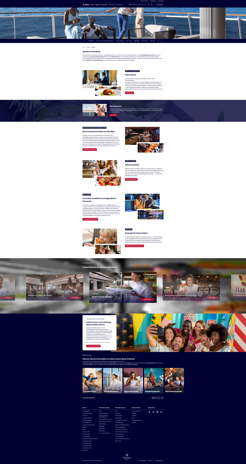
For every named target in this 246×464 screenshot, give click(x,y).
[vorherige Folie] (153, 307)
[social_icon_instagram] (153, 411)
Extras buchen (160, 40)
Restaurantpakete (174, 391)
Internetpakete (131, 391)
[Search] (149, 5)
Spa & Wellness (111, 391)
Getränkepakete (91, 40)
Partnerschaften (145, 40)
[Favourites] (152, 5)
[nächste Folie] (162, 307)
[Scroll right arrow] (161, 41)
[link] (7, 298)
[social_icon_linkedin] (161, 411)
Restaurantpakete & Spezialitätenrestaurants (105, 40)
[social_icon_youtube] (157, 411)
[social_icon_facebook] (149, 411)
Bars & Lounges (129, 40)
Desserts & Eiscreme (120, 40)
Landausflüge (90, 391)
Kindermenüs (136, 40)
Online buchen (152, 40)
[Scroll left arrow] (84, 41)
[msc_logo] (86, 5)
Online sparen (113, 115)
